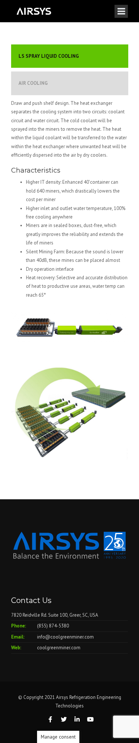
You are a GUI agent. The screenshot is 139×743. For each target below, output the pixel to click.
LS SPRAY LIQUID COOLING (49, 56)
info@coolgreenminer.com (65, 637)
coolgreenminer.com (58, 647)
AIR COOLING (33, 83)
